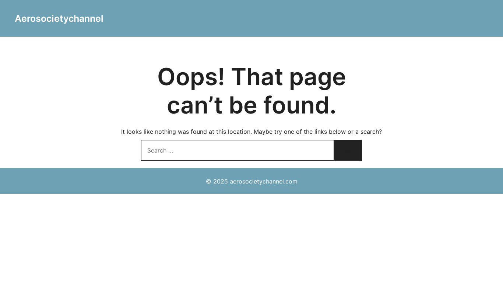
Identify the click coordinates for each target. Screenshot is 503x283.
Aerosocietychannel (59, 18)
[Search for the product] (348, 150)
